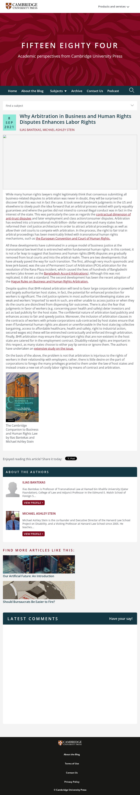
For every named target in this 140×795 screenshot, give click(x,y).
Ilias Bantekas (33, 482)
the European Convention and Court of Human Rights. (73, 238)
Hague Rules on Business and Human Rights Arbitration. (49, 281)
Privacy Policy (71, 781)
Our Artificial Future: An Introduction (28, 576)
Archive (76, 91)
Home (12, 91)
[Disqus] (70, 673)
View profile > (33, 502)
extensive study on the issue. (54, 349)
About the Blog (32, 91)
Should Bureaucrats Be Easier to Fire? (29, 602)
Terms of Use (72, 763)
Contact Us (95, 91)
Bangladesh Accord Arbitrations (66, 273)
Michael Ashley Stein (39, 514)
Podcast (113, 91)
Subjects (56, 91)
